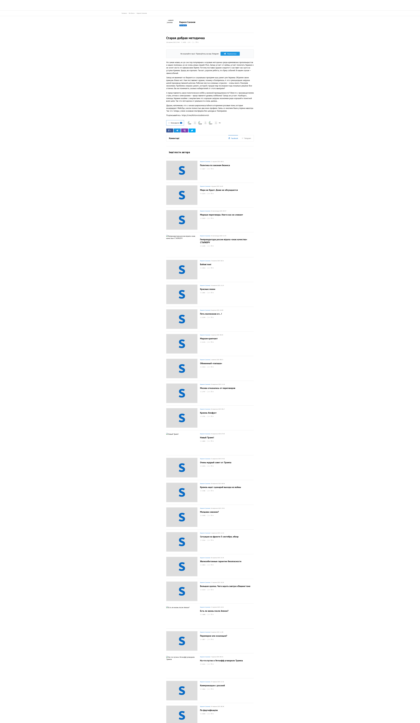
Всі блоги (132, 13)
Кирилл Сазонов (142, 13)
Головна (124, 13)
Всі (220, 123)
